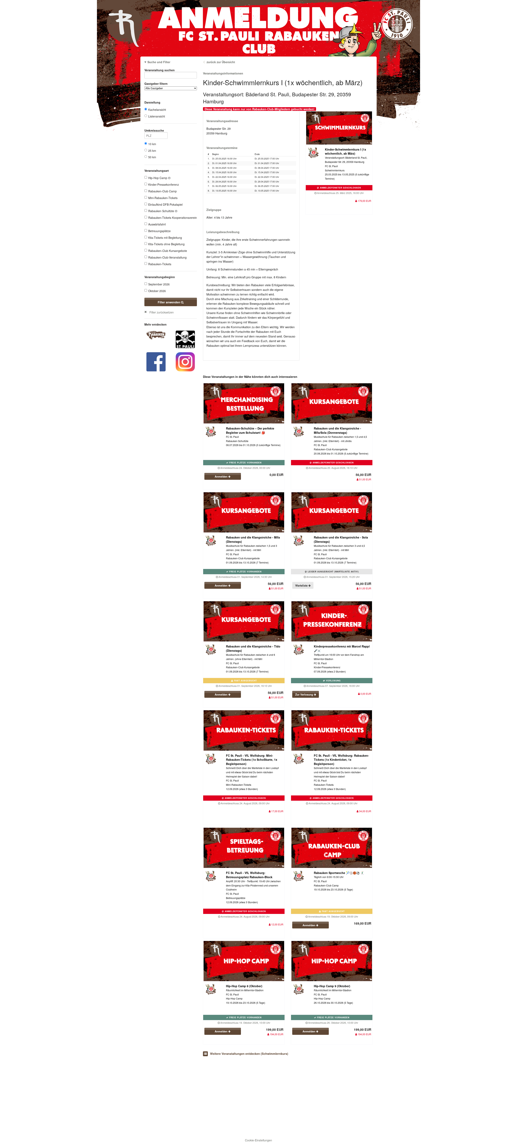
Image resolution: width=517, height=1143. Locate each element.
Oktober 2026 (157, 291)
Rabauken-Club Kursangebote (167, 251)
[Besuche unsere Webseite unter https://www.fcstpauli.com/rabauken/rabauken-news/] (156, 334)
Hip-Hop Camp (158, 178)
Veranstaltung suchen (159, 70)
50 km (152, 157)
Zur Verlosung (304, 694)
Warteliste (301, 585)
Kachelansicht (157, 110)
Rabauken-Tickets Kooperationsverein (172, 218)
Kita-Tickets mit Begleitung (165, 238)
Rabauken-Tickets (159, 264)
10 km (152, 144)
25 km (152, 151)
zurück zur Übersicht (221, 62)
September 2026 (159, 284)
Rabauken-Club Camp (162, 191)
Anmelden (221, 476)
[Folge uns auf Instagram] (185, 361)
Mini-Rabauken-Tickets (163, 198)
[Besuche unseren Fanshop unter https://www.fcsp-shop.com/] (185, 339)
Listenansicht (156, 116)
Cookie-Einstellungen (258, 1140)
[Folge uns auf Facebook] (156, 361)
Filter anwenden (169, 302)
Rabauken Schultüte (161, 211)
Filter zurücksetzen (161, 312)
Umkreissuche (154, 130)
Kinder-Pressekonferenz (163, 184)
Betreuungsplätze (159, 231)
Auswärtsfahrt (157, 224)
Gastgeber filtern (156, 84)
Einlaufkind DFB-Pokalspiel (165, 204)
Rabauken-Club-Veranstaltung (167, 257)
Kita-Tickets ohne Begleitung (166, 244)
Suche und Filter (158, 62)
